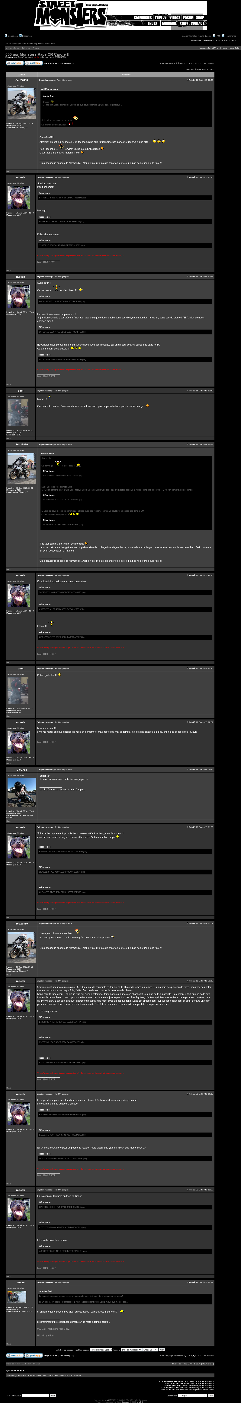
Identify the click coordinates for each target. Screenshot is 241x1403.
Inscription (27, 36)
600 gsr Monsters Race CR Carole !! (37, 54)
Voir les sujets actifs (46, 44)
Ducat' (21, 57)
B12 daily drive (45, 1335)
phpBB (108, 1400)
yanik (36, 57)
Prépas (36, 48)
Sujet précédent (192, 69)
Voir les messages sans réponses (20, 44)
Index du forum (12, 48)
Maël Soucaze (123, 1402)
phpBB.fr (141, 1402)
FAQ (217, 36)
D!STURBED (60, 57)
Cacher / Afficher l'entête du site (196, 36)
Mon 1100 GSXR (46, 262)
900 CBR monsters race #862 (53, 1328)
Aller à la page (166, 63)
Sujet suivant (207, 69)
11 (205, 63)
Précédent (178, 63)
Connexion (12, 36)
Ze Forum (26, 48)
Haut (8, 171)
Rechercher (230, 36)
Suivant (210, 63)
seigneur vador (47, 57)
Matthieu (29, 57)
